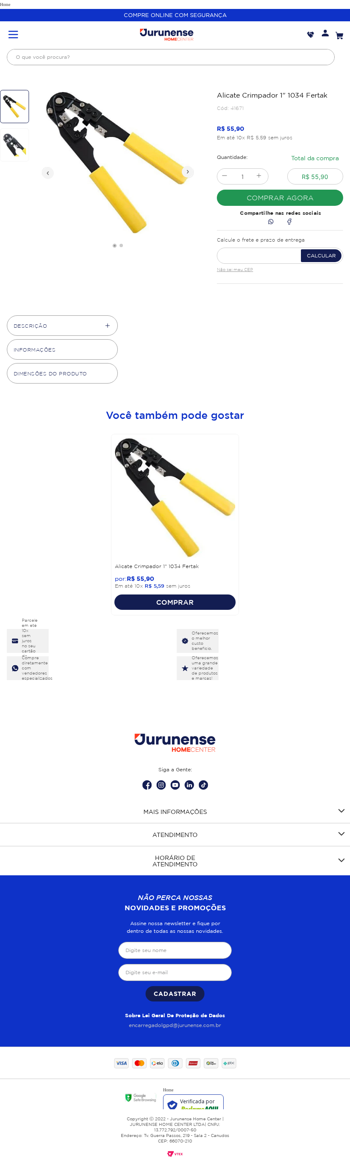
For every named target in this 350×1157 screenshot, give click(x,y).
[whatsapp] (271, 222)
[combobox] (171, 57)
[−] (224, 176)
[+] (259, 176)
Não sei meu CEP (235, 269)
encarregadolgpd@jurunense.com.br (175, 1025)
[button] (13, 35)
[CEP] (280, 249)
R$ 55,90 (315, 176)
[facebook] (289, 222)
